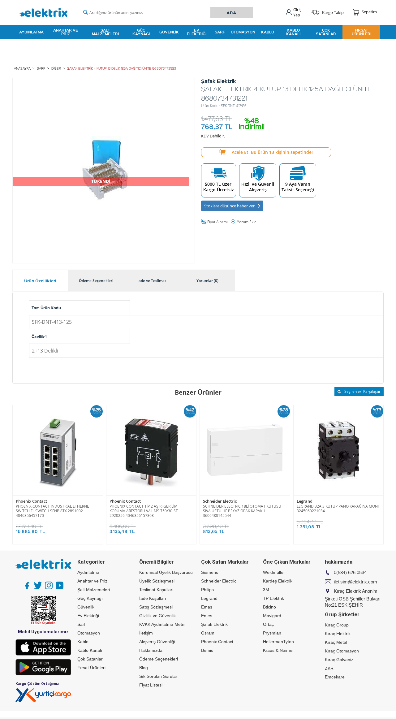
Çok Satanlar (326, 32)
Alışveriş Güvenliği (157, 641)
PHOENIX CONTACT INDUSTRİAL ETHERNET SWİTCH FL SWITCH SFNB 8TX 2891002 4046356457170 (53, 511)
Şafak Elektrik (214, 624)
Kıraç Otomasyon (342, 650)
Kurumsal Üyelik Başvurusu (166, 572)
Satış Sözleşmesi (156, 606)
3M (266, 589)
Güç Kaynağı (141, 32)
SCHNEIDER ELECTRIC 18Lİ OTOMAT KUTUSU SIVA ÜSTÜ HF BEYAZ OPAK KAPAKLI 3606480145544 (242, 511)
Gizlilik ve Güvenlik (157, 615)
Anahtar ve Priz (65, 32)
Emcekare (335, 676)
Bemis (207, 650)
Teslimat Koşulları (156, 589)
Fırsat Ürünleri (361, 32)
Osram (207, 632)
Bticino (269, 606)
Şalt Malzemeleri (105, 32)
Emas (206, 606)
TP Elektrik (273, 598)
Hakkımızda (150, 650)
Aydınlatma (31, 31)
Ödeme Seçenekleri (158, 658)
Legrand (304, 501)
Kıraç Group (337, 624)
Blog (143, 667)
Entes (206, 615)
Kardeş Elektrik (277, 580)
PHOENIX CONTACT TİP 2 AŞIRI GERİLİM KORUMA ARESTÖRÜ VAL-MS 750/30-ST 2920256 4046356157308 (144, 511)
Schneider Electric (220, 501)
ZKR (329, 668)
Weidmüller (274, 572)
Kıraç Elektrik (338, 633)
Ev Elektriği (196, 32)
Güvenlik (169, 31)
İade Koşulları (152, 598)
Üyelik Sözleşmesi (156, 580)
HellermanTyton (278, 641)
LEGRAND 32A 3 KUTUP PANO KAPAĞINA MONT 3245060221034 (338, 508)
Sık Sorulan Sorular (158, 676)
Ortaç (268, 624)
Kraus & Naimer (278, 650)
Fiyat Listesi (150, 684)
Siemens (209, 572)
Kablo (267, 31)
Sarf (220, 31)
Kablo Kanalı (293, 32)
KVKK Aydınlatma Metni (162, 624)
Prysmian (272, 632)
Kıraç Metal (336, 642)
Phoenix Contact (31, 501)
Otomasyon (243, 31)
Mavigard (272, 615)
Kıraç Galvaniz (339, 659)
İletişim (146, 632)
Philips (207, 589)
